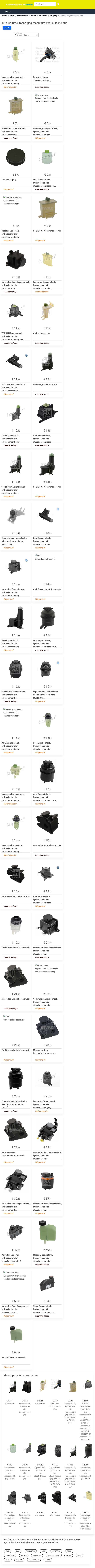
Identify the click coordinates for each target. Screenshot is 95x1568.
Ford (43, 1551)
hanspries (56, 1551)
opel (79, 1555)
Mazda (23, 1555)
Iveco (69, 1551)
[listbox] (26, 35)
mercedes (37, 1555)
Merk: (7, 28)
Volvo (48, 1560)
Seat (8, 1560)
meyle (68, 1555)
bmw (17, 1551)
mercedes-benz (54, 1555)
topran (19, 1560)
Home (7, 11)
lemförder (10, 1555)
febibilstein (30, 1551)
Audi (7, 1551)
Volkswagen (34, 1560)
